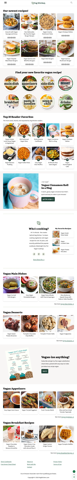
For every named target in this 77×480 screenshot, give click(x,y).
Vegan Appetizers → (67, 417)
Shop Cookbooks (6, 462)
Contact (29, 467)
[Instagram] (43, 254)
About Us (30, 462)
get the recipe (47, 199)
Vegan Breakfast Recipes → (65, 453)
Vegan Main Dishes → (67, 304)
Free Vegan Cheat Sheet (8, 464)
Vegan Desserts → (68, 341)
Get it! (45, 371)
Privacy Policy (57, 462)
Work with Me (31, 464)
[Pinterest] (38, 254)
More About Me (38, 260)
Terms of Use (57, 464)
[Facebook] (34, 254)
